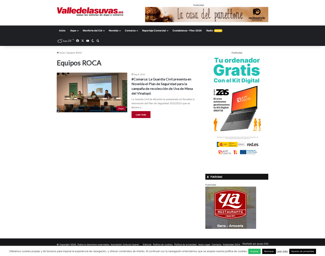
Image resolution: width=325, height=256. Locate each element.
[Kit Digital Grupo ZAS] (236, 155)
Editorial (147, 244)
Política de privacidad (185, 244)
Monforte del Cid (92, 30)
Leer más (141, 114)
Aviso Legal (204, 244)
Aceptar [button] (254, 251)
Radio (213, 30)
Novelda (113, 30)
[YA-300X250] (230, 228)
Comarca (130, 30)
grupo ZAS (262, 243)
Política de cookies (163, 244)
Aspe (73, 30)
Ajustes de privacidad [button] (302, 251)
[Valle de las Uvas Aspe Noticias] (90, 12)
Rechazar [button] (269, 251)
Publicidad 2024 (231, 244)
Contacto (216, 244)
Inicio (62, 30)
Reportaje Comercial (154, 30)
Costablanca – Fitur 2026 (187, 30)
